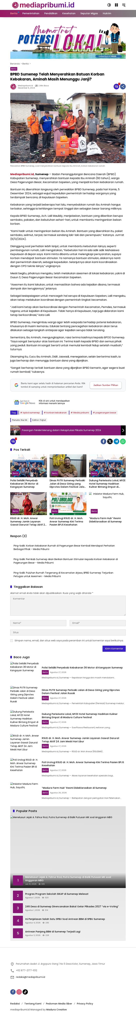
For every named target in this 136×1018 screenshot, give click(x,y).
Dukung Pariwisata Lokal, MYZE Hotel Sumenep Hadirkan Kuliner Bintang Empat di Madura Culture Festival (107, 484)
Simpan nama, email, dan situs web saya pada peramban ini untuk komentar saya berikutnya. (69, 640)
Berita (13, 68)
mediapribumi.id (25, 86)
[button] (109, 5)
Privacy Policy (85, 1003)
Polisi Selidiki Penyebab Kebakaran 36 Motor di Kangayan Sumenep (24, 484)
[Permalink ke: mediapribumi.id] (14, 87)
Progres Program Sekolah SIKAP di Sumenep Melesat (56, 894)
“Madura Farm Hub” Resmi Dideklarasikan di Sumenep (105, 520)
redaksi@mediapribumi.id (30, 977)
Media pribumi (81, 412)
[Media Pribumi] (43, 4)
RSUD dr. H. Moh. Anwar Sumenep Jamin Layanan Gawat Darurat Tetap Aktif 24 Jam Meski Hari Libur (28, 522)
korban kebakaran (56, 412)
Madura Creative (56, 1009)
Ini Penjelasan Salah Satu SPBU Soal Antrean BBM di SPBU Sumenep (65, 919)
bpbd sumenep (31, 412)
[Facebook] (103, 441)
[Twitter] (110, 441)
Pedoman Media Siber (59, 1003)
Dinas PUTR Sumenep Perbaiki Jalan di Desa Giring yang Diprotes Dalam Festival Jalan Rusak (68, 484)
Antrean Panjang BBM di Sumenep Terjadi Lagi (52, 931)
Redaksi (15, 1003)
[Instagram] (19, 992)
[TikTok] (25, 992)
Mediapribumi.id (22, 174)
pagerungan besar (106, 412)
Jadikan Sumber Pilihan (105, 385)
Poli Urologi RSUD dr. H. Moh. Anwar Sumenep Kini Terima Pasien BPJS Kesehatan (66, 521)
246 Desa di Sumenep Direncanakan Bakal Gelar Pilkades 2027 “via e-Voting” (72, 906)
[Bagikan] (123, 86)
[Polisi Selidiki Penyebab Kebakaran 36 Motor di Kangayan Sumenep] (28, 465)
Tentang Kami (32, 1003)
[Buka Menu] (116, 5)
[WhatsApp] (123, 441)
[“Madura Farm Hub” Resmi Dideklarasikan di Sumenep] (107, 503)
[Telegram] (116, 441)
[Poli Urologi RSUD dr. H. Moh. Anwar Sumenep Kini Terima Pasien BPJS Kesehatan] (68, 503)
